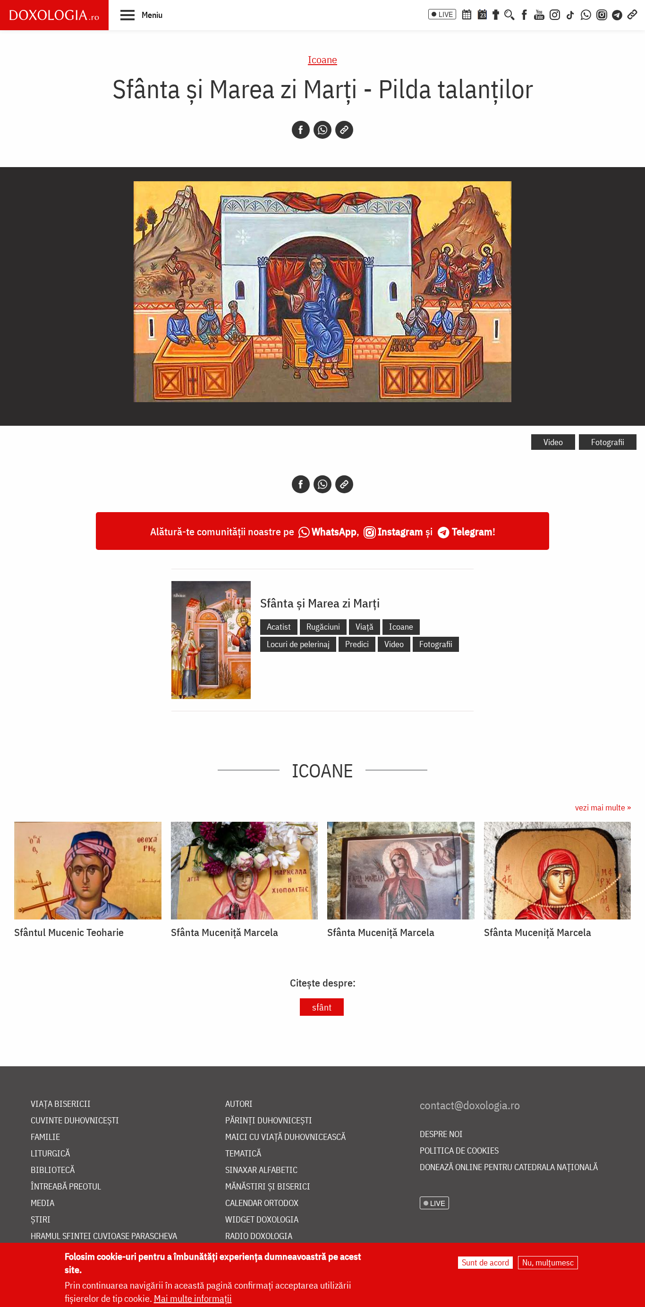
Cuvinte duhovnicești (75, 1121)
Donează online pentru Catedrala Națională (509, 1167)
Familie (45, 1137)
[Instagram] (554, 13)
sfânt (321, 1007)
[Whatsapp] (322, 130)
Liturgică (50, 1154)
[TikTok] (570, 13)
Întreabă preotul (66, 1187)
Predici (357, 644)
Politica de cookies (459, 1151)
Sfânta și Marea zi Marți (320, 602)
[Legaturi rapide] (632, 14)
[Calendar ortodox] (466, 13)
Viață (364, 626)
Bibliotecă (53, 1170)
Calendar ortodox (261, 1203)
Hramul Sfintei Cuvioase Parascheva (104, 1236)
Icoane (322, 59)
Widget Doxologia (261, 1220)
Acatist (279, 626)
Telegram (472, 531)
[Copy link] (344, 130)
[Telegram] (617, 13)
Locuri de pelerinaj (298, 644)
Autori (239, 1104)
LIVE (446, 14)
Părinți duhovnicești (268, 1121)
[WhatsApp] (586, 13)
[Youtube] (539, 13)
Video (553, 442)
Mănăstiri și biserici (267, 1187)
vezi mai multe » (603, 807)
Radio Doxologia (258, 1236)
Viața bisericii (61, 1104)
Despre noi (441, 1134)
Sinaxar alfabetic (261, 1170)
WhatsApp (334, 531)
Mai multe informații (193, 1298)
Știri (41, 1220)
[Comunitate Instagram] (602, 13)
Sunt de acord (485, 1262)
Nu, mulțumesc (548, 1262)
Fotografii (607, 442)
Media (42, 1203)
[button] (141, 14)
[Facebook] (524, 13)
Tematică (243, 1154)
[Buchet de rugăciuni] (496, 13)
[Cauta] (509, 14)
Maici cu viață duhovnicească (285, 1137)
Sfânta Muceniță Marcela (224, 932)
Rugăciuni (323, 626)
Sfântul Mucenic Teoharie (69, 932)
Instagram (400, 531)
